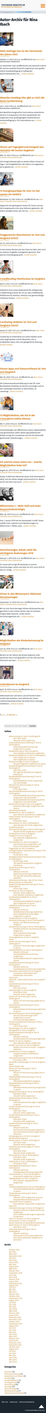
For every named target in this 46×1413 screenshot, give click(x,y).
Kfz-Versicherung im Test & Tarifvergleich (25, 1013)
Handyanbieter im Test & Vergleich (23, 918)
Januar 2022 (13, 1262)
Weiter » (13, 714)
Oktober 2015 (14, 1322)
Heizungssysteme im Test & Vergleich (24, 937)
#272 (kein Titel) (19, 1142)
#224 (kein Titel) (19, 770)
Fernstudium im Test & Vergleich (22, 834)
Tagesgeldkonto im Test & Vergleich (23, 1178)
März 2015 (13, 1336)
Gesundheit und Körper (13, 1376)
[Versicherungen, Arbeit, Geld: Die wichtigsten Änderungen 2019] (6, 543)
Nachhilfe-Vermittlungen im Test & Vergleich (27, 1062)
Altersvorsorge (10, 1389)
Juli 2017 (12, 1288)
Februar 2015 (14, 1339)
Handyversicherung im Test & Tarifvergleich (26, 920)
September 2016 (15, 1298)
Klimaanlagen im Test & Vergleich (22, 1028)
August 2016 (13, 1300)
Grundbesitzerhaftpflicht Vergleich (27, 901)
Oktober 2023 (14, 1250)
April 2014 (13, 1358)
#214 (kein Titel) (19, 738)
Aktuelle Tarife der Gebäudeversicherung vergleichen (27, 873)
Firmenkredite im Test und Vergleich (23, 842)
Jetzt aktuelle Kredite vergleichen (27, 1043)
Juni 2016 (12, 1305)
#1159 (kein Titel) (20, 1164)
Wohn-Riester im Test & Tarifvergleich (24, 1225)
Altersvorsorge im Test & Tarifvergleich (24, 736)
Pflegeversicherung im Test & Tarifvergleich (26, 1092)
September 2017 (15, 1284)
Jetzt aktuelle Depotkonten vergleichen (29, 815)
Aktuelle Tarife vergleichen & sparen (28, 831)
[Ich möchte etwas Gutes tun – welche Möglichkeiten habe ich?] (6, 456)
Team (11, 1185)
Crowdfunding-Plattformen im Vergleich (22, 278)
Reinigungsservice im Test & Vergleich (24, 1136)
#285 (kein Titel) (19, 1227)
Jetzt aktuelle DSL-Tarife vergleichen (28, 825)
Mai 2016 (12, 1307)
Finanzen (8, 1372)
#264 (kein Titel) (19, 1119)
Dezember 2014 (15, 1343)
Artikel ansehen (27, 74)
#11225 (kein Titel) (20, 889)
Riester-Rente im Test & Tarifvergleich (24, 1140)
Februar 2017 (14, 1294)
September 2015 (15, 1324)
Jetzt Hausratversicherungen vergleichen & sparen (24, 934)
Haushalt (8, 1378)
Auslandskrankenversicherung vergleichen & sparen (25, 748)
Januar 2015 (13, 1341)
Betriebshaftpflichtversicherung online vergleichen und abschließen (29, 797)
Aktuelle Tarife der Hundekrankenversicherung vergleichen (29, 968)
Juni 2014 (12, 1353)
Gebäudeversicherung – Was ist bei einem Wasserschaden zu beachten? (26, 881)
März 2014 (13, 1360)
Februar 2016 (14, 1313)
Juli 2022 (12, 1258)
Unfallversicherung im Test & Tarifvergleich (26, 1208)
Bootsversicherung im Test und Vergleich (25, 804)
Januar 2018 (13, 1281)
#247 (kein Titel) (19, 988)
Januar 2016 (13, 1315)
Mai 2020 (12, 1264)
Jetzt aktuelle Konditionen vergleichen (29, 753)
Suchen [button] (33, 726)
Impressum (13, 977)
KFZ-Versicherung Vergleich (24, 1020)
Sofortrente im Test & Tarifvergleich (23, 1161)
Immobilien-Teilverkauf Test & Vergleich (25, 971)
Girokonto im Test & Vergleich (21, 891)
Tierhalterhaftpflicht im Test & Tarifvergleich (27, 1187)
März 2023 (13, 1254)
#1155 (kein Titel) (20, 821)
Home (11, 939)
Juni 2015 (12, 1330)
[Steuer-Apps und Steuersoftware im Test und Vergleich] (6, 362)
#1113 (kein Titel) (20, 1060)
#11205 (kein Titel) (20, 855)
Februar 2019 (14, 1271)
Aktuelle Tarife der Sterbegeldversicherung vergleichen (28, 1171)
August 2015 (13, 1326)
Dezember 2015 (15, 1317)
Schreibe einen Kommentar (11, 157)
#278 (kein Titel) (19, 1157)
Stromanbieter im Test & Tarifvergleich (24, 1174)
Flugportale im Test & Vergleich (21, 848)
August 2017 (13, 1286)
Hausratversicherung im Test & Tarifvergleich (27, 927)
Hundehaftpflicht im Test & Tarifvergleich (25, 950)
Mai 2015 (12, 1332)
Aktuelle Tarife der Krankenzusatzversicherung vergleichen (29, 1038)
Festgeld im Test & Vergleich (20, 836)
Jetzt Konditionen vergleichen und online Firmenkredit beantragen (27, 845)
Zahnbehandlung (11, 1391)
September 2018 (15, 1273)
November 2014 (15, 1345)
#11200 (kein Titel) (20, 861)
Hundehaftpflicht (11, 1380)
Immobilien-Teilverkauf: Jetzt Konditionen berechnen (25, 974)
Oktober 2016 (14, 1296)
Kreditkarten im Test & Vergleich (22, 1051)
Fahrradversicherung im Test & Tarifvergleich (27, 829)
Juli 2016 (12, 1303)
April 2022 (13, 1260)
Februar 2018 (14, 1279)
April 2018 (13, 1277)
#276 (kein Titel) (19, 1151)
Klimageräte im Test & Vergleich (22, 1030)
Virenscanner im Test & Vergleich (22, 1221)
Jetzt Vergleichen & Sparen (24, 757)
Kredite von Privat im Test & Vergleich (24, 1045)
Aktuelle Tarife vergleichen (24, 741)
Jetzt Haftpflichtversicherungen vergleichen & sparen (26, 915)
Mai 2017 (12, 1290)
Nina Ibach (40, 59)
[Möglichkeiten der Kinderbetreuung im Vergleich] (6, 634)
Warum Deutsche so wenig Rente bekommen (27, 1223)
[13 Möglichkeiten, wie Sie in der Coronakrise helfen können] (6, 409)
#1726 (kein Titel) (20, 992)
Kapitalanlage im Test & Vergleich (22, 990)
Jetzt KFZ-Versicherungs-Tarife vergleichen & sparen (25, 1017)
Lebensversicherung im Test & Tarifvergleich (27, 1058)
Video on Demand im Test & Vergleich (24, 1219)
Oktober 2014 (14, 1347)
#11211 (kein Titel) (20, 1026)
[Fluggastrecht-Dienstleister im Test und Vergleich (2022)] (6, 228)
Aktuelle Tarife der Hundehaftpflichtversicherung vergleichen (25, 954)
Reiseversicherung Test (18, 1138)
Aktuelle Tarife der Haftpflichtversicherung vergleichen (27, 911)
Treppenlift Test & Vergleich (20, 1202)
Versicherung (9, 1384)
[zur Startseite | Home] (13, 5)
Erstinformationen (16, 827)
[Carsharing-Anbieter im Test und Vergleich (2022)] (6, 316)
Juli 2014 (12, 1351)
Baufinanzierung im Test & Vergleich (23, 751)
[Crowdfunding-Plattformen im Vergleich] (6, 272)
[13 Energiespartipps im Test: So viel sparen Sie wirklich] (6, 184)
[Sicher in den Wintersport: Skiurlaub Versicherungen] (6, 587)
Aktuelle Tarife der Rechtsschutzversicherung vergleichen (28, 1129)
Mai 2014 (12, 1355)
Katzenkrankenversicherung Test (26, 1200)
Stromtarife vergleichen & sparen (27, 1176)
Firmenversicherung (12, 1374)
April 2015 (13, 1334)
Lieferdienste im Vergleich (14, 684)
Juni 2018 (12, 1275)
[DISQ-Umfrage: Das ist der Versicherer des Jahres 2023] (6, 45)
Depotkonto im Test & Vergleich (21, 812)
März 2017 (13, 1292)
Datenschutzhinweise (17, 810)
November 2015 (15, 1319)
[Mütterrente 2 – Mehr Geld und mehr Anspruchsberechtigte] (6, 499)
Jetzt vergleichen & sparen (24, 760)
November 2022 (15, 1256)
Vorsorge (8, 1387)
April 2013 (13, 1362)
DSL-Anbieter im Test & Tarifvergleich (24, 823)
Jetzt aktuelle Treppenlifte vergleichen (29, 1204)
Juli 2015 (12, 1328)
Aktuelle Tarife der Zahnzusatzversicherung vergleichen (28, 1234)
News (11, 1064)
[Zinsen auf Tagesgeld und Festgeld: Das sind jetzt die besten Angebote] (6, 141)
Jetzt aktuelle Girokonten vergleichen (28, 895)
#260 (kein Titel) (19, 1111)
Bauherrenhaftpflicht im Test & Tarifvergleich (27, 755)
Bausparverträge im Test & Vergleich (23, 762)
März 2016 (13, 1311)
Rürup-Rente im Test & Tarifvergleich (24, 1155)
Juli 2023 (12, 1252)
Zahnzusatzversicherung (14, 1393)
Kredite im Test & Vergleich (20, 1041)
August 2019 (13, 1267)
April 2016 (13, 1309)
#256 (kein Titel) (19, 1094)
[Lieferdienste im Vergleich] (6, 678)
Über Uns (12, 1206)
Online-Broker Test (16, 1066)
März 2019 (13, 1269)
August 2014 (13, 1349)
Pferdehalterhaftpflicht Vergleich (26, 1081)
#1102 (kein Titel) (20, 789)
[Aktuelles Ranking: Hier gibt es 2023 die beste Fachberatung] (6, 91)
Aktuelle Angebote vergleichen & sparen (29, 764)
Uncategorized (10, 1382)
